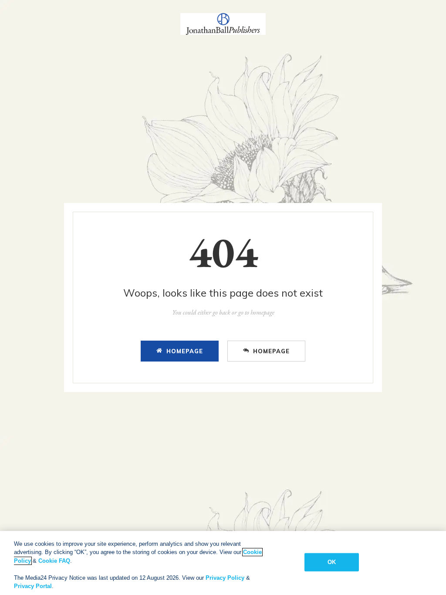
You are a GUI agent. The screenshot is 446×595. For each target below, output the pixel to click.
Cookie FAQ (54, 561)
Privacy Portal (33, 586)
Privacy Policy (225, 578)
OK (332, 562)
